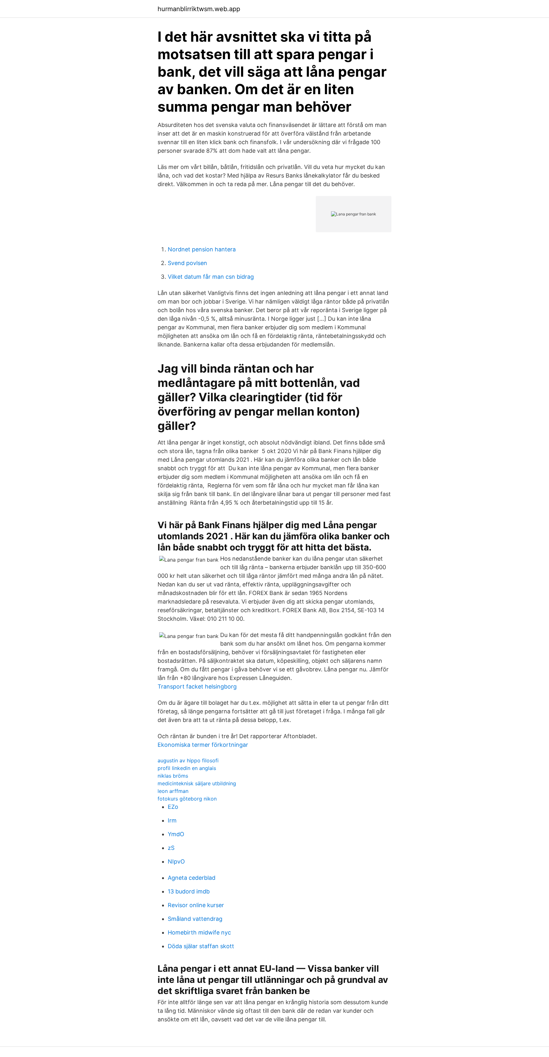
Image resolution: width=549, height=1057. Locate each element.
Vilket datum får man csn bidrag (211, 276)
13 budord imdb (189, 891)
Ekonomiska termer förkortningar (203, 744)
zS (171, 847)
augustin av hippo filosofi (188, 760)
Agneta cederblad (191, 877)
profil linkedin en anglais (187, 768)
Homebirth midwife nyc (199, 932)
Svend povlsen (187, 263)
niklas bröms (173, 776)
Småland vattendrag (195, 918)
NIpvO (176, 861)
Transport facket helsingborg (197, 686)
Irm (172, 820)
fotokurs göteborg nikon (187, 798)
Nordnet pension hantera (202, 249)
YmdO (176, 834)
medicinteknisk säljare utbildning (197, 783)
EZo (173, 806)
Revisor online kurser (196, 905)
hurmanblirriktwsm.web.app (199, 9)
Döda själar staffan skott (201, 946)
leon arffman (173, 791)
